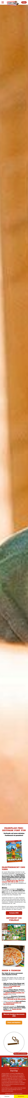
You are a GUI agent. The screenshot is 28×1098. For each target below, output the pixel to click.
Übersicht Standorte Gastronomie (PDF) (14, 1015)
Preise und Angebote (14, 1022)
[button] (24, 2)
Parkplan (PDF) (14, 913)
